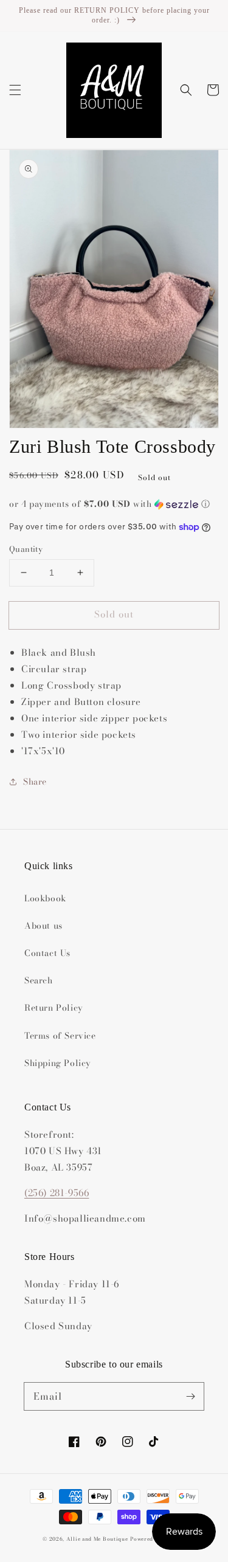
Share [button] (35, 781)
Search (38, 980)
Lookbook (45, 898)
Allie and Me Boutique (97, 1539)
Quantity (26, 549)
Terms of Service (60, 1035)
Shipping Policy (57, 1063)
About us (43, 925)
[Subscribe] (190, 1396)
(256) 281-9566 (56, 1193)
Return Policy (53, 1007)
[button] (15, 90)
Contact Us (47, 953)
